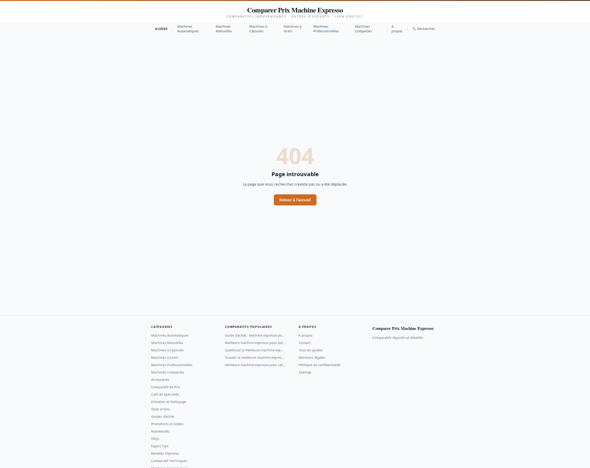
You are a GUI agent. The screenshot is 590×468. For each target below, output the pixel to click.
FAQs (155, 438)
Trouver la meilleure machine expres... (254, 357)
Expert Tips (159, 446)
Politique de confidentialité (319, 365)
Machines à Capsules (258, 28)
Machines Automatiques (188, 28)
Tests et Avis (160, 409)
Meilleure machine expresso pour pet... (255, 343)
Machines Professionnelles (326, 28)
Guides (161, 29)
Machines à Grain (292, 28)
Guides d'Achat (162, 416)
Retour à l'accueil (295, 199)
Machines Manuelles (224, 28)
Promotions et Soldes (167, 424)
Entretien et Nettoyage (168, 402)
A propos (397, 28)
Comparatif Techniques (169, 461)
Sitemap (305, 372)
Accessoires (160, 379)
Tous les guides (311, 350)
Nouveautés (160, 431)
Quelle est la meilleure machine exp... (254, 350)
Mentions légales (312, 357)
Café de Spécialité (165, 394)
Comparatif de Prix (165, 387)
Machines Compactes (363, 28)
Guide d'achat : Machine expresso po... (255, 335)
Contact (304, 343)
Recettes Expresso (165, 453)
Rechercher (426, 29)
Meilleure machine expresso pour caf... (255, 365)
